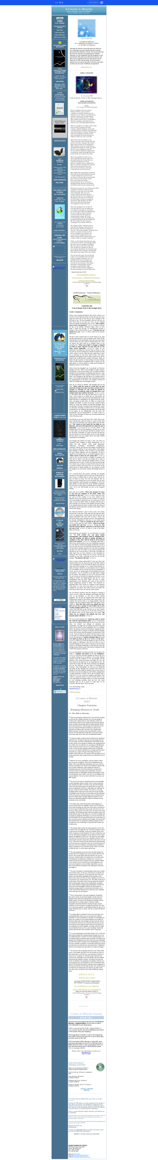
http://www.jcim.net (76, 1153)
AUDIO (86, 105)
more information (60, 503)
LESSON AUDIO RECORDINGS (87, 280)
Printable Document (74, 692)
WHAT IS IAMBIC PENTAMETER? (87, 102)
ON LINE (77, 981)
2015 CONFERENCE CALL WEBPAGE (86, 986)
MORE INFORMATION (60, 179)
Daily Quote (60, 30)
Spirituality (58, 616)
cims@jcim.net (86, 1052)
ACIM (56, 614)
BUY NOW (60, 551)
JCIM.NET (62, 23)
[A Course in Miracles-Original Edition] (59, 413)
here (59, 352)
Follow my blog (60, 619)
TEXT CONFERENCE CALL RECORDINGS (87, 989)
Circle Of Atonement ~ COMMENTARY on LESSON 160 (86, 277)
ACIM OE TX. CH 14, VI (86, 974)
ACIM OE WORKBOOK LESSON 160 (86, 275)
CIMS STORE (59, 182)
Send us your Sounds (83, 1006)
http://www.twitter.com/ (76, 1156)
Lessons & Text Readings (91, 983)
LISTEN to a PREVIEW (86, 1088)
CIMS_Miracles (60, 611)
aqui (61, 88)
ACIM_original (84, 1156)
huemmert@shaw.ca (74, 688)
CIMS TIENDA (60, 81)
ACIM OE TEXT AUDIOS (87, 977)
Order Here (86, 1090)
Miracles (57, 618)
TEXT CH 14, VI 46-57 (60, 37)
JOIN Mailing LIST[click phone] (60, 359)
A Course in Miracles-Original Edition (59, 570)
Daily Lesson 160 (59, 32)
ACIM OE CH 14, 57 (86, 67)
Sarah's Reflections (60, 34)
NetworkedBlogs (58, 607)
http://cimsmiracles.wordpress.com (81, 1154)
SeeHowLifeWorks (59, 230)
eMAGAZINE (59, 260)
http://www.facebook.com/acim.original (81, 1157)
